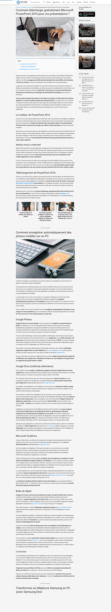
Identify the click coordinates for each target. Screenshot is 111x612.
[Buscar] (43, 2)
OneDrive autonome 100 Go (58, 475)
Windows (92, 2)
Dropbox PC (35, 540)
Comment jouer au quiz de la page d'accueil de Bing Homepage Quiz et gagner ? (88, 80)
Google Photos (60, 352)
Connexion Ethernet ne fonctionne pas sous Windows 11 (87, 103)
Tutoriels (85, 2)
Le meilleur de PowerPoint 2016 (28, 64)
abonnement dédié (36, 503)
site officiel (49, 426)
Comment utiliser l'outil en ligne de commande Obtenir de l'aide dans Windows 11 (88, 96)
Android (48, 2)
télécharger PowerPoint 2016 (25, 183)
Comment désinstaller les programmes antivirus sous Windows (88, 109)
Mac (73, 2)
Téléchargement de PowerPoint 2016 (29, 69)
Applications (56, 2)
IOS (64, 2)
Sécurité (79, 2)
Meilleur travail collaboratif (28, 66)
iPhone (60, 350)
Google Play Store (49, 383)
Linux (68, 2)
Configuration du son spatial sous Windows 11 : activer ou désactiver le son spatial (88, 88)
